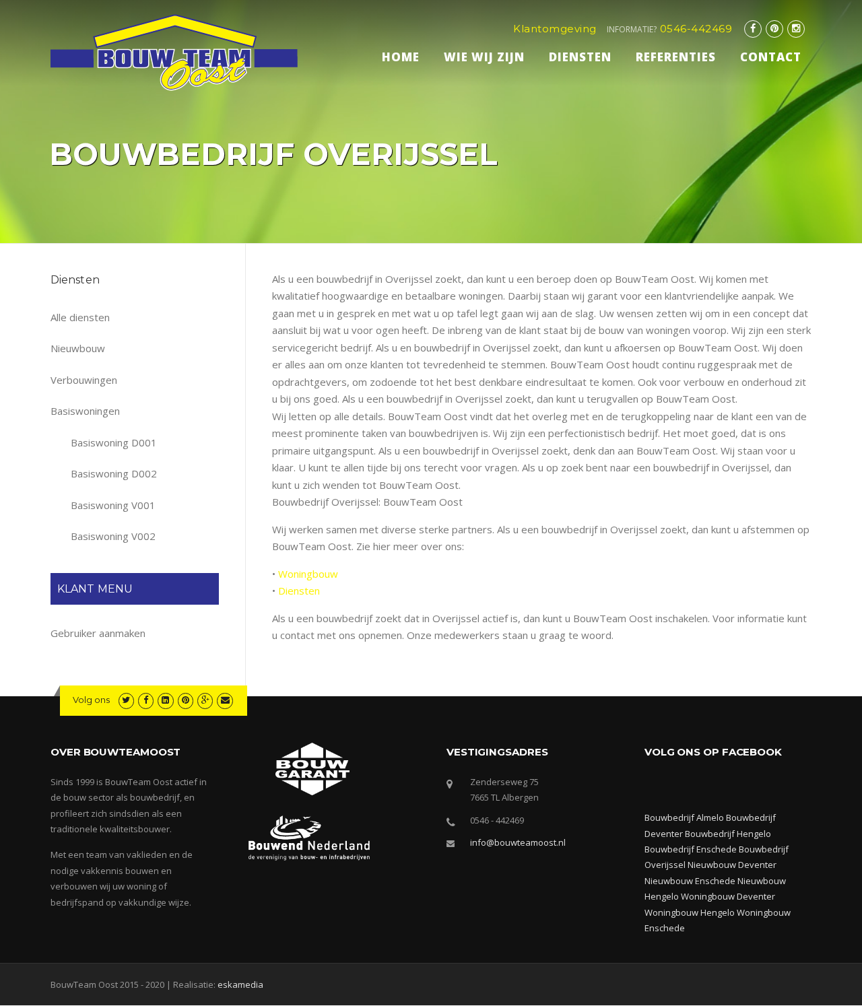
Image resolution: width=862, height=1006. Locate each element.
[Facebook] (753, 28)
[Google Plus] (205, 700)
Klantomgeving (555, 28)
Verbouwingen (84, 380)
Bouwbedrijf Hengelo (728, 834)
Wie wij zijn (484, 57)
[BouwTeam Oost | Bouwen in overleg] (174, 51)
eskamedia (240, 984)
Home (401, 57)
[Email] (224, 700)
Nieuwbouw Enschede (689, 881)
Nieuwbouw (78, 348)
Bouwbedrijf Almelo (684, 817)
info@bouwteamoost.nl (518, 842)
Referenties (676, 57)
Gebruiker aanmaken (98, 633)
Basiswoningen (85, 410)
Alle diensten (80, 317)
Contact (770, 57)
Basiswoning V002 (113, 536)
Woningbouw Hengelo (689, 912)
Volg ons (91, 699)
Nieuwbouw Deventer (732, 865)
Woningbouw (308, 573)
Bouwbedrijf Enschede (690, 849)
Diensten (580, 57)
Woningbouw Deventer (728, 896)
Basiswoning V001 (113, 505)
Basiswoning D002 (114, 473)
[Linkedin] (165, 700)
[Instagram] (796, 28)
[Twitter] (126, 700)
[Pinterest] (774, 28)
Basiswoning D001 (114, 442)
